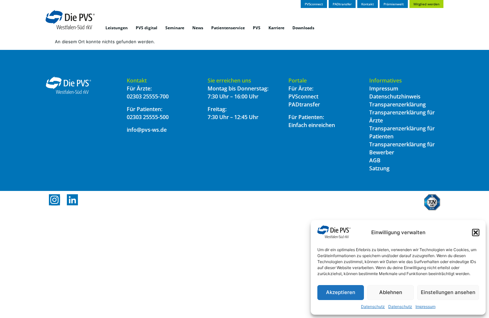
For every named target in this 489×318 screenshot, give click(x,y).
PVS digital (146, 28)
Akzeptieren (340, 292)
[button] (475, 232)
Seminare (174, 28)
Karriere (276, 28)
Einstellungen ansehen (448, 292)
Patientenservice (228, 28)
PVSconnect (303, 96)
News (197, 28)
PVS (256, 28)
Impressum (425, 306)
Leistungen (116, 28)
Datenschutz (373, 306)
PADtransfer (304, 104)
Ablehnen (390, 292)
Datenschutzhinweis (394, 96)
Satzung (379, 168)
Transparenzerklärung (397, 104)
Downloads (303, 28)
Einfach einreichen (311, 125)
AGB (375, 160)
